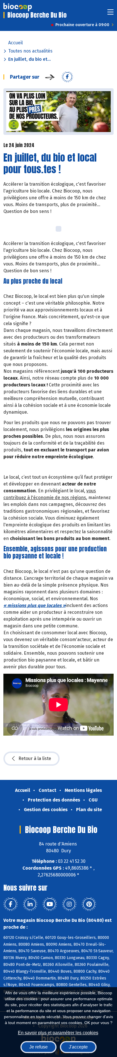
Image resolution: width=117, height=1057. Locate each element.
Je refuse (38, 1047)
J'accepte (78, 1047)
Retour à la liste (34, 758)
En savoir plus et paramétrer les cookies (58, 1032)
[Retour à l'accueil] (17, 7)
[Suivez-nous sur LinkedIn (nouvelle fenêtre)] (30, 904)
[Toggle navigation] (110, 13)
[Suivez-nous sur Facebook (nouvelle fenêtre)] (10, 904)
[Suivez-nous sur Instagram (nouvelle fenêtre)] (69, 904)
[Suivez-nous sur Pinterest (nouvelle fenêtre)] (89, 904)
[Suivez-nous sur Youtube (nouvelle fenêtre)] (50, 904)
